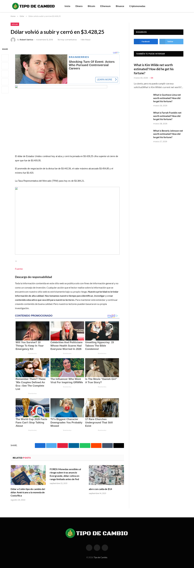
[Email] (5, 89)
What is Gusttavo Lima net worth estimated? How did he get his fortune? (167, 98)
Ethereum (105, 6)
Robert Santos (26, 39)
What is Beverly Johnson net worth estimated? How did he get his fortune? (168, 134)
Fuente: (19, 268)
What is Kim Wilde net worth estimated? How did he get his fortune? (154, 69)
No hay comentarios (67, 39)
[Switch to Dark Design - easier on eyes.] (181, 6)
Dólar (15, 24)
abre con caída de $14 (100, 489)
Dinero (79, 6)
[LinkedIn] (5, 73)
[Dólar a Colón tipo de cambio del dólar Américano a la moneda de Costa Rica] (28, 475)
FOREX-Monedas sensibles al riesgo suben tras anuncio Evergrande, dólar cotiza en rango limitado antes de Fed (65, 474)
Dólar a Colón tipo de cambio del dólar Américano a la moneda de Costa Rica (28, 492)
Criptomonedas (137, 6)
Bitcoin (91, 6)
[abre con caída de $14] (106, 475)
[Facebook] (5, 57)
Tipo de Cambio (100, 557)
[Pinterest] (5, 81)
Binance (120, 6)
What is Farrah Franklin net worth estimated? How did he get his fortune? (167, 116)
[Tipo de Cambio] (34, 6)
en (152, 78)
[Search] (177, 6)
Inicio (67, 6)
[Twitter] (5, 65)
